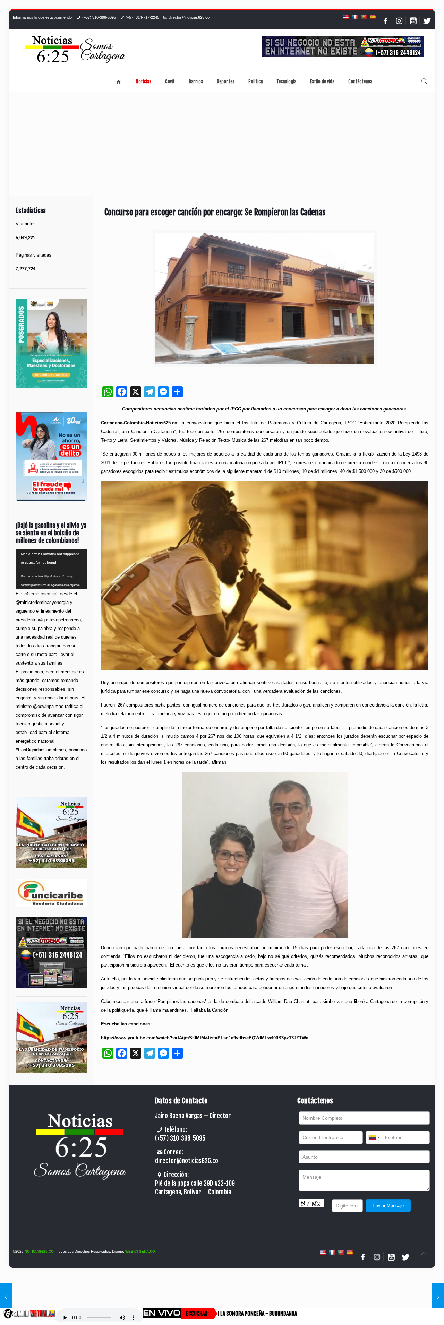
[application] (51, 569)
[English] (345, 16)
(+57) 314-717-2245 (142, 17)
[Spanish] (372, 16)
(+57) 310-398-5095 (99, 17)
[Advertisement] (222, 144)
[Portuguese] (363, 16)
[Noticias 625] (75, 50)
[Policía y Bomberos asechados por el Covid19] (438, 1297)
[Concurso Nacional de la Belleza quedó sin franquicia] (6, 1297)
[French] (354, 16)
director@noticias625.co (189, 17)
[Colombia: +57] (374, 1137)
